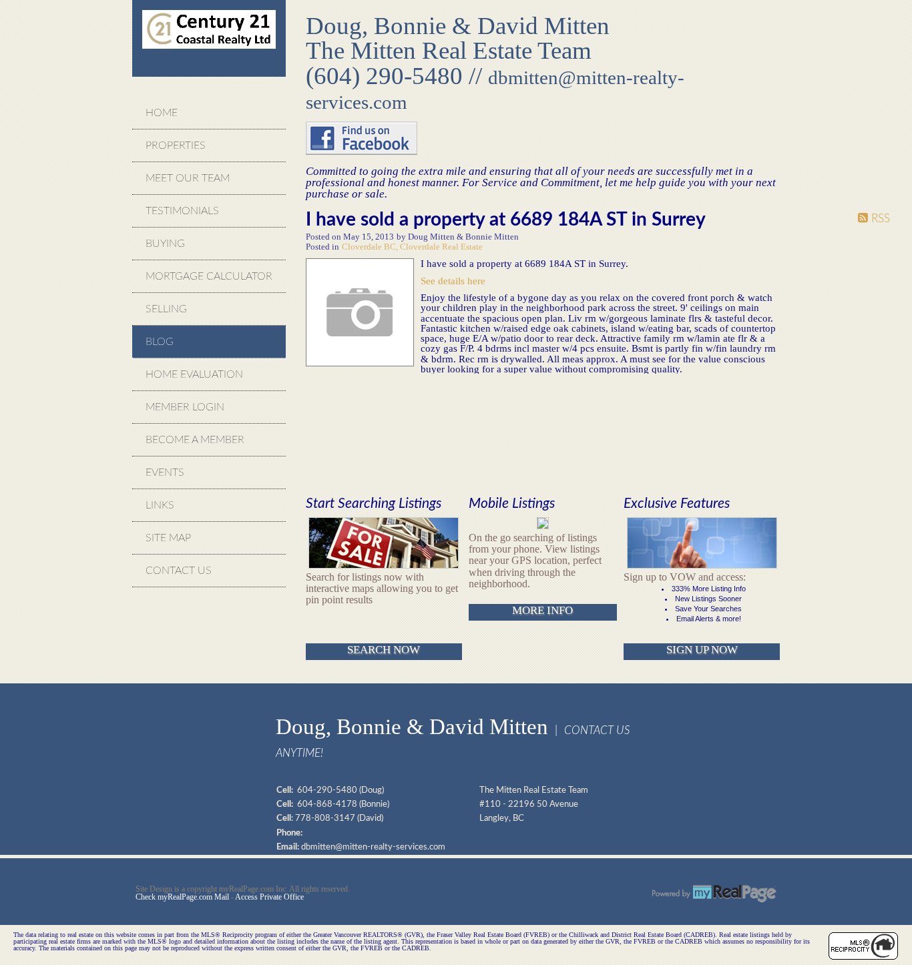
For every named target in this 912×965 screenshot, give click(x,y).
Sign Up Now (702, 649)
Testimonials (182, 211)
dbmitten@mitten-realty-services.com (373, 847)
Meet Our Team (188, 178)
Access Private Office (269, 897)
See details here (453, 280)
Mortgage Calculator (209, 276)
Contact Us (179, 570)
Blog (160, 341)
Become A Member (195, 439)
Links (160, 505)
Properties (176, 145)
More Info (542, 610)
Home (162, 112)
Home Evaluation (194, 374)
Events (165, 472)
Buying (165, 243)
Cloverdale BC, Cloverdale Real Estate (412, 247)
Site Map (168, 538)
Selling (166, 309)
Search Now (383, 649)
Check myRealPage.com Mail (182, 897)
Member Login (185, 407)
